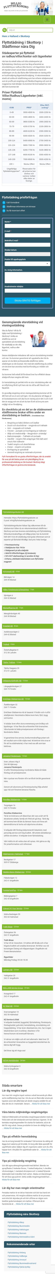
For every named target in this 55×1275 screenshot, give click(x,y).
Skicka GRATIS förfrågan (28, 300)
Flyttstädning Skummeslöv (19, 1226)
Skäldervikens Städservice (13, 872)
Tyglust (6, 644)
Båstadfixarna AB (10, 608)
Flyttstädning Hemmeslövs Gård (21, 1237)
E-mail (8, 231)
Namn (8, 222)
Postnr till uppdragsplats (15, 259)
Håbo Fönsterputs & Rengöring (16, 590)
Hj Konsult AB (8, 571)
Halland (14, 36)
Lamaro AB (7, 970)
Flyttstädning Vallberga (17, 1256)
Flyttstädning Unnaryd (17, 1260)
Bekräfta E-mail (12, 240)
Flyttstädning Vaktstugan (18, 1230)
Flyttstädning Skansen (17, 1233)
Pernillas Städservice (11, 799)
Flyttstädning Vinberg (17, 1252)
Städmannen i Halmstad (13, 854)
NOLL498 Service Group (13, 988)
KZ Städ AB (7, 1006)
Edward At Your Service (12, 908)
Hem (4, 36)
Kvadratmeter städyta (14, 286)
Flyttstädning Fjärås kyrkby (19, 1267)
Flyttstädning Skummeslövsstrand (22, 1263)
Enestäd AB (8, 626)
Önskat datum (11, 250)
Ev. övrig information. (14, 270)
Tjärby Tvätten (9, 662)
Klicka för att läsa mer (41, 1104)
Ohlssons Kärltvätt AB (12, 681)
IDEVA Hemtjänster (11, 1060)
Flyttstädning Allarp (16, 1222)
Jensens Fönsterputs (12, 756)
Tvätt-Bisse (7, 927)
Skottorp (25, 36)
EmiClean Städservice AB (13, 699)
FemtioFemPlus (9, 890)
